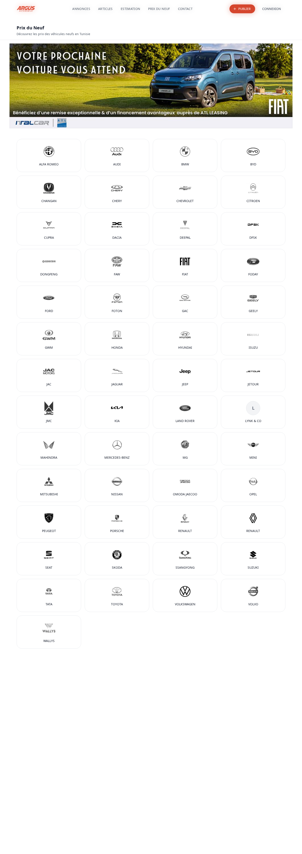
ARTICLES (105, 9)
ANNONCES (81, 9)
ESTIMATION (130, 9)
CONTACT (185, 9)
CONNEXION (271, 9)
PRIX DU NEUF (159, 9)
